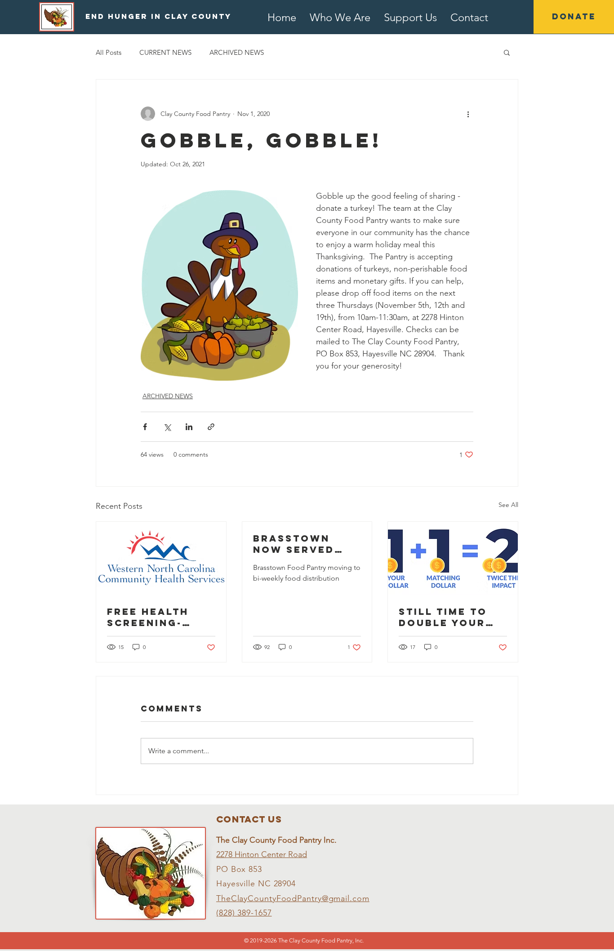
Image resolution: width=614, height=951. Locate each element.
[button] (507, 52)
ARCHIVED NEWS (236, 52)
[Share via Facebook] (145, 426)
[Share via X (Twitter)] (167, 426)
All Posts (108, 52)
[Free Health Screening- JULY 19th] (161, 558)
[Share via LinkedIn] (189, 426)
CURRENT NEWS (165, 52)
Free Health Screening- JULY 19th (148, 617)
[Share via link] (211, 426)
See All (508, 505)
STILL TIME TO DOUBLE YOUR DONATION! (443, 617)
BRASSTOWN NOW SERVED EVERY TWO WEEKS (293, 544)
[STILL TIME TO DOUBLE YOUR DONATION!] (453, 558)
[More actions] (468, 113)
